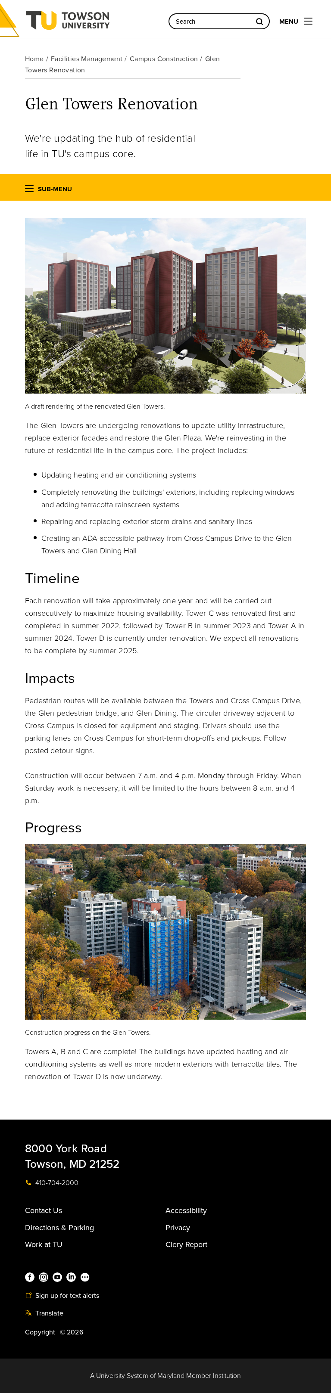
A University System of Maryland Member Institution (165, 1375)
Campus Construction (164, 59)
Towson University (90, 23)
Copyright (40, 1332)
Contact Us (43, 1210)
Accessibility (186, 1210)
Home (34, 59)
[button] (29, 190)
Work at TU (43, 1244)
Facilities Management (86, 59)
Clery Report (186, 1244)
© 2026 (71, 1332)
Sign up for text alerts (66, 1295)
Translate (48, 1313)
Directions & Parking (59, 1227)
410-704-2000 (56, 1183)
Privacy (178, 1227)
